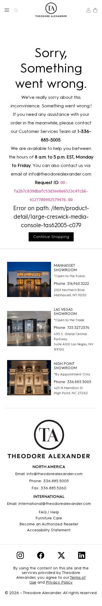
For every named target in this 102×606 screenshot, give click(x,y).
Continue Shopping (51, 236)
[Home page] (50, 10)
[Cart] (95, 10)
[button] (7, 10)
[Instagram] (20, 556)
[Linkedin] (81, 556)
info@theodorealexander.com (60, 174)
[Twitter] (61, 556)
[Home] (49, 441)
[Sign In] (88, 10)
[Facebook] (40, 556)
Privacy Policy (59, 582)
